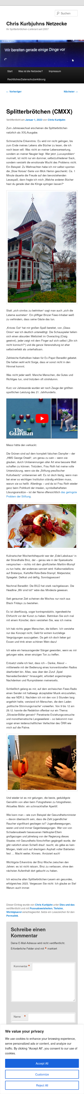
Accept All (42, 1063)
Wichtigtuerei (14, 912)
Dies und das (67, 904)
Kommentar (22, 966)
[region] (42, 1059)
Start (9, 71)
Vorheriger (14, 91)
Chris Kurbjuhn (56, 120)
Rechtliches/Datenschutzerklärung (26, 79)
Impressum (55, 71)
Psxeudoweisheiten (41, 908)
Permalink (12, 915)
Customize (42, 1074)
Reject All (42, 1085)
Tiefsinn (58, 908)
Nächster (71, 91)
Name (20, 1016)
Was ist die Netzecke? (30, 71)
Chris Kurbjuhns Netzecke (36, 23)
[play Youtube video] (41, 418)
